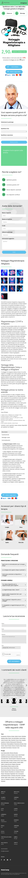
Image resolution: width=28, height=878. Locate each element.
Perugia (22, 771)
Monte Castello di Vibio (13, 766)
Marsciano (18, 764)
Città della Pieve (4, 758)
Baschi (9, 738)
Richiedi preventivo (14, 142)
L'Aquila (2, 793)
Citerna (20, 756)
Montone (13, 770)
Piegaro (2, 773)
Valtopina (3, 781)
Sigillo (6, 777)
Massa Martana (4, 766)
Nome (3, 623)
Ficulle (17, 740)
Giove (20, 740)
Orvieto (2, 745)
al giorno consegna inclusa (19, 51)
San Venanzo (9, 747)
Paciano (2, 771)
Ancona (15, 816)
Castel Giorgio (22, 738)
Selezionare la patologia (7, 122)
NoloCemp (5, 870)
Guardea (24, 740)
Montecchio (19, 742)
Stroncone (14, 747)
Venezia (15, 844)
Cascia (16, 754)
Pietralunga (7, 773)
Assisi (2, 753)
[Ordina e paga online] (9, 492)
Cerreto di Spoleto (14, 756)
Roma (2, 810)
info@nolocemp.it (5, 851)
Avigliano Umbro (4, 738)
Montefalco (16, 768)
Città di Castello (12, 758)
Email (3, 629)
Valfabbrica (17, 779)
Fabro (9, 740)
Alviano (12, 736)
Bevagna (16, 753)
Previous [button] (1, 686)
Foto (3, 645)
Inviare (14, 252)
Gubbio (2, 764)
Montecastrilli (13, 742)
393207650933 (4, 848)
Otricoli (6, 745)
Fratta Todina (23, 760)
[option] (14, 688)
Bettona (12, 753)
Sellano (2, 777)
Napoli (15, 799)
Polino (21, 745)
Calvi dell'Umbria (15, 738)
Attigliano (24, 736)
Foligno (11, 760)
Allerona (9, 736)
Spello (9, 777)
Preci (17, 773)
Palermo (3, 833)
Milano (2, 816)
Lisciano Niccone (8, 764)
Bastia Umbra (7, 753)
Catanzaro (3, 799)
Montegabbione (10, 744)
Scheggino (23, 775)
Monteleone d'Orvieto (19, 744)
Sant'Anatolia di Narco (6, 775)
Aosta (2, 844)
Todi (16, 777)
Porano (24, 745)
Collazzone (18, 758)
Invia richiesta (14, 67)
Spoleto (13, 777)
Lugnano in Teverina (5, 742)
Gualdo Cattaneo (13, 762)
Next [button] (26, 685)
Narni (25, 744)
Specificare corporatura (7, 135)
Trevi (23, 777)
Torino (15, 821)
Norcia (23, 770)
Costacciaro (3, 760)
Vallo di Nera (23, 779)
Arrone (19, 736)
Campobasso (4, 821)
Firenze (15, 833)
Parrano (10, 745)
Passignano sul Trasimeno (14, 771)
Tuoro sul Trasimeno (5, 779)
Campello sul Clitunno (6, 754)
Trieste (15, 804)
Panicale (6, 771)
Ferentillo (13, 740)
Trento (2, 838)
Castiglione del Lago (5, 756)
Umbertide (12, 779)
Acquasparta (4, 736)
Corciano (23, 758)
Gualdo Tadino (20, 762)
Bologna (3, 804)
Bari (2, 827)
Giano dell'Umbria (5, 762)
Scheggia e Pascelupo (16, 775)
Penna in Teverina (16, 745)
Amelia (16, 736)
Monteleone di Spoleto (6, 770)
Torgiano (19, 777)
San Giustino (21, 773)
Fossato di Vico (16, 760)
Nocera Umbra (19, 770)
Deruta (7, 760)
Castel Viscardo (4, 740)
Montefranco (4, 744)
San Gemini (3, 747)
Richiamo (3, 634)
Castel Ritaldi (21, 754)
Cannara (13, 754)
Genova (15, 810)
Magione (14, 764)
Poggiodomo (12, 773)
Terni (18, 747)
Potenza (16, 793)
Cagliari (15, 827)
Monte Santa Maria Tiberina (7, 768)
